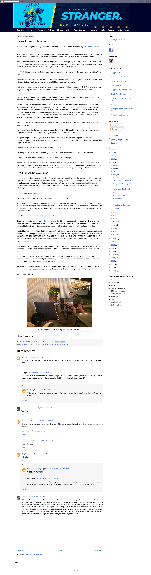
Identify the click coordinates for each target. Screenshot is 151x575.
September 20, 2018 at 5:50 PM (42, 373)
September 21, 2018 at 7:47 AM (42, 441)
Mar (114, 228)
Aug (114, 212)
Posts (113, 125)
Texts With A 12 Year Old (119, 115)
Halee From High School (121, 189)
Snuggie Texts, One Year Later (121, 90)
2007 (113, 271)
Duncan (35, 344)
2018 (113, 162)
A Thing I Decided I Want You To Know (122, 110)
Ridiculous (48, 344)
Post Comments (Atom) (34, 554)
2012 (113, 255)
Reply (23, 366)
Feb (114, 231)
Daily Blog (20, 30)
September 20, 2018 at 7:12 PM (40, 408)
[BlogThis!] (58, 342)
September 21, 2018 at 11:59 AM (36, 454)
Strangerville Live (63, 30)
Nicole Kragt (26, 421)
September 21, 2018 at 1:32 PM (47, 479)
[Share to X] (60, 342)
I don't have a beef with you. (123, 181)
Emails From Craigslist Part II (121, 81)
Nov (114, 168)
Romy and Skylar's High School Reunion (123, 185)
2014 (113, 248)
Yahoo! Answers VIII (117, 85)
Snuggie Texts (115, 73)
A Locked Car (117, 199)
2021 (113, 153)
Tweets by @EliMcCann (117, 40)
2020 (113, 156)
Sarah (29, 390)
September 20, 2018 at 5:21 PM (40, 357)
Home (60, 550)
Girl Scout (114, 104)
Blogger (79, 571)
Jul (114, 215)
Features (31, 30)
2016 (113, 242)
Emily (39, 344)
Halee (23, 497)
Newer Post (21, 550)
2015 (113, 245)
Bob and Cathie (27, 344)
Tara (114, 192)
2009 (113, 264)
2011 (113, 258)
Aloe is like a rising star (118, 141)
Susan (115, 202)
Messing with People (97, 30)
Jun (114, 219)
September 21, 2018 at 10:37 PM (43, 390)
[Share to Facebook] (62, 342)
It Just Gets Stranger (34, 469)
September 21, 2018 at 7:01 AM (42, 421)
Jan (114, 235)
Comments (115, 129)
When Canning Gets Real (121, 205)
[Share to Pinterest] (64, 342)
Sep (114, 175)
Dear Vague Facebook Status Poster (121, 99)
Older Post (98, 550)
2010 (113, 261)
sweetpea (25, 408)
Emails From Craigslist (118, 94)
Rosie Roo (24, 357)
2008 (113, 267)
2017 (113, 239)
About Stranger (79, 30)
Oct (114, 171)
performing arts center (50, 221)
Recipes (111, 30)
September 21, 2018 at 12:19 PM (57, 469)
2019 (113, 159)
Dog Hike (116, 208)
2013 (113, 251)
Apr (114, 225)
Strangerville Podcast (46, 30)
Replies (26, 386)
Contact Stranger (123, 30)
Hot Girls (116, 177)
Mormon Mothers (119, 195)
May (114, 222)
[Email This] (56, 342)
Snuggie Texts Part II (118, 77)
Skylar (54, 344)
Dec (114, 165)
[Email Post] (52, 341)
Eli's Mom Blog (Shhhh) (119, 139)
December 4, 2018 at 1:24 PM (36, 497)
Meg (43, 344)
